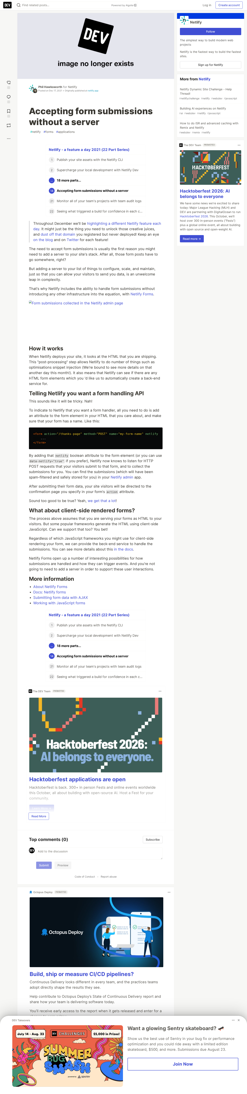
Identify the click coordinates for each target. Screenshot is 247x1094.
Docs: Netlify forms (49, 592)
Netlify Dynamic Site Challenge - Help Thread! (208, 93)
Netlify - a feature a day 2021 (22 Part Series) (89, 149)
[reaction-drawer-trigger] (8, 84)
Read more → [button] (192, 239)
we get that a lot (102, 501)
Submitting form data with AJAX (60, 597)
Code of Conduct (85, 876)
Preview (63, 865)
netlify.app (93, 90)
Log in (207, 5)
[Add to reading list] (8, 113)
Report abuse (109, 876)
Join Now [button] (183, 1064)
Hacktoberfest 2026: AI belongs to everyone (205, 193)
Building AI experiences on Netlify (202, 111)
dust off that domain (58, 234)
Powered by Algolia (122, 5)
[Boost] (8, 125)
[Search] (18, 5)
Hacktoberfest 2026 (194, 216)
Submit (44, 865)
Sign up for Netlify (210, 65)
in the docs (123, 549)
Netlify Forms (142, 294)
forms (48, 132)
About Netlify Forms (50, 587)
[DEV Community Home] (7, 5)
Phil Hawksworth (50, 87)
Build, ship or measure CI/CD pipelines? (82, 974)
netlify (35, 132)
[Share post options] (8, 138)
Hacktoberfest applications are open (77, 779)
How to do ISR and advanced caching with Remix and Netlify (208, 127)
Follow (210, 31)
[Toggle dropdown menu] (160, 691)
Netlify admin (122, 477)
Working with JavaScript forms (59, 603)
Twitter (73, 240)
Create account (229, 5)
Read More (38, 816)
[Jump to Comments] (8, 98)
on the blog (43, 240)
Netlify (72, 87)
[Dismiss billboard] (238, 1020)
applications (65, 132)
